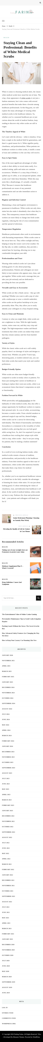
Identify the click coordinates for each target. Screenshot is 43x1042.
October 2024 (7, 698)
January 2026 (7, 655)
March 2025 (7, 671)
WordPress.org (9, 1023)
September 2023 (8, 768)
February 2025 (8, 676)
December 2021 (8, 880)
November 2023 (8, 757)
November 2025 (8, 660)
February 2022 (8, 869)
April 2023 (6, 794)
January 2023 (7, 810)
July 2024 (6, 714)
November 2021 (8, 885)
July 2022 (6, 843)
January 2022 (7, 875)
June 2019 (6, 993)
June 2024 (6, 719)
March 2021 (7, 928)
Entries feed (7, 1013)
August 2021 (7, 902)
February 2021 (8, 934)
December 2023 (8, 751)
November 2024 (8, 692)
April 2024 (6, 730)
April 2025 (6, 666)
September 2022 (8, 832)
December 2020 (8, 944)
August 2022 (7, 837)
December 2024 (8, 687)
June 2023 (6, 784)
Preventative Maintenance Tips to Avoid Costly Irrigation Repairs (21, 620)
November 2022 (8, 821)
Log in (5, 1007)
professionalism (24, 401)
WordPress (36, 1037)
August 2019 (7, 987)
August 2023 (7, 773)
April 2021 (6, 923)
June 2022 (6, 848)
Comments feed (9, 1018)
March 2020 (7, 976)
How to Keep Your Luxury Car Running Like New (19, 640)
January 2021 (7, 939)
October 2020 (7, 955)
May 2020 (5, 971)
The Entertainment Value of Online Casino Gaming (19, 614)
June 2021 (6, 912)
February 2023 (8, 805)
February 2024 (8, 741)
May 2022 (5, 853)
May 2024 (5, 725)
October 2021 (7, 891)
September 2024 (8, 703)
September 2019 (8, 982)
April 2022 (6, 859)
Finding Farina (18, 1034)
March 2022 (7, 864)
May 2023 (5, 789)
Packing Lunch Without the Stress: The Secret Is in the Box (20, 627)
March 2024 (7, 735)
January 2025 (7, 682)
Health (6, 37)
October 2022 (7, 826)
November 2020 (8, 950)
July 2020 (6, 960)
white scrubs (25, 98)
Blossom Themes (18, 1037)
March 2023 (7, 800)
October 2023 (7, 762)
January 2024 (7, 746)
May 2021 (5, 918)
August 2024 (7, 709)
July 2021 (6, 907)
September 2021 (8, 896)
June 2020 (6, 966)
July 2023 (6, 778)
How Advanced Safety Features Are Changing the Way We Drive (20, 634)
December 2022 (8, 816)
